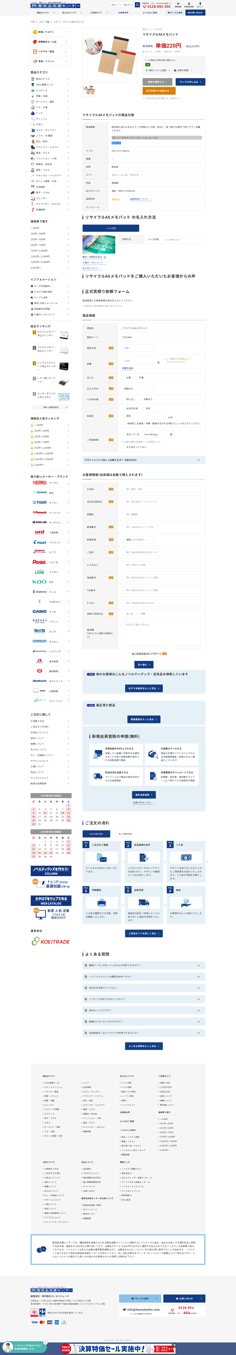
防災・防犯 (41, 141)
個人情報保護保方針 (92, 1182)
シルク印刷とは (171, 239)
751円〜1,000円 (39, 250)
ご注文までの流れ (40, 726)
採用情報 (126, 1195)
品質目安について (139, 198)
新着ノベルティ (46, 31)
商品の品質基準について (56, 1213)
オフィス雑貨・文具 (46, 181)
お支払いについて (40, 732)
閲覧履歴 (126, 1154)
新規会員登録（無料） (93, 1205)
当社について (87, 1162)
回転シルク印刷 (128, 1091)
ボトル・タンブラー (46, 130)
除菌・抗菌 (41, 95)
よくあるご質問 (150, 12)
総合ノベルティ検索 (130, 1137)
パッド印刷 (127, 1082)
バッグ (39, 113)
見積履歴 (87, 1218)
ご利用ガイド (164, 1076)
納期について (37, 743)
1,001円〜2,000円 (40, 256)
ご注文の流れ (166, 1087)
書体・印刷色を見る (92, 256)
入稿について (37, 766)
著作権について (167, 1104)
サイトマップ (89, 1186)
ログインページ (90, 1209)
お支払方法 (165, 1091)
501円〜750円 (38, 244)
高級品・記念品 (44, 164)
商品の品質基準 (38, 783)
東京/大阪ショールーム (46, 303)
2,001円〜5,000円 (40, 262)
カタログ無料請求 (43, 291)
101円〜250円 (38, 233)
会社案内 (87, 1168)
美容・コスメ (43, 169)
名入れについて (90, 268)
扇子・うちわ (43, 192)
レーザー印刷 (128, 1096)
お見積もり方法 (51, 1168)
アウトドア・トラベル (47, 147)
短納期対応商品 (42, 308)
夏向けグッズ (43, 78)
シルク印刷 (127, 1087)
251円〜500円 (38, 239)
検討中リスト (89, 1213)
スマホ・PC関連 (44, 135)
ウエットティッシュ (53, 1087)
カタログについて (91, 1173)
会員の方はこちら (142, 802)
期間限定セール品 (47, 41)
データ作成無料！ (43, 286)
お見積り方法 (37, 721)
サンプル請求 (176, 12)
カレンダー (41, 198)
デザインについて (40, 760)
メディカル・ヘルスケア (48, 175)
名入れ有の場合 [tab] (96, 833)
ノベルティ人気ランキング (133, 1150)
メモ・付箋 (44, 21)
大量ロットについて (44, 314)
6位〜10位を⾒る (51, 407)
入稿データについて (92, 262)
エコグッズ (41, 90)
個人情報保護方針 (141, 653)
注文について (49, 1162)
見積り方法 (165, 1082)
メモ (55, 21)
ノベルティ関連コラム (131, 1168)
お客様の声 (123, 12)
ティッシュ (41, 118)
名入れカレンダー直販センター (136, 1177)
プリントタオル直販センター (135, 1182)
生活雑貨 (40, 186)
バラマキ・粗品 (46, 51)
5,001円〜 (36, 267)
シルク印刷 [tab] (111, 228)
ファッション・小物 (46, 158)
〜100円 (35, 228)
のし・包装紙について (42, 755)
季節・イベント (46, 61)
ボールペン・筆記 (45, 101)
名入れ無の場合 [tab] (125, 833)
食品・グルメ (43, 152)
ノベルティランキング (131, 1186)
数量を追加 (127, 368)
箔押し (125, 1100)
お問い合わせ (196, 12)
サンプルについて (40, 777)
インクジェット (128, 1104)
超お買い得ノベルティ (131, 1145)
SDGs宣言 (126, 1199)
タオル (39, 124)
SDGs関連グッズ (44, 84)
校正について (37, 772)
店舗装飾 (40, 209)
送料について (37, 738)
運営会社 (126, 1173)
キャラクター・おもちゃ (48, 203)
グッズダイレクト (130, 1190)
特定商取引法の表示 (92, 1177)
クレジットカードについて (57, 1221)
